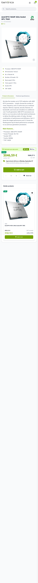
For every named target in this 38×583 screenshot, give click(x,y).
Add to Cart (20, 237)
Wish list (28, 176)
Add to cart (20, 170)
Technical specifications (23, 96)
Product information (8, 96)
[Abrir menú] (30, 3)
